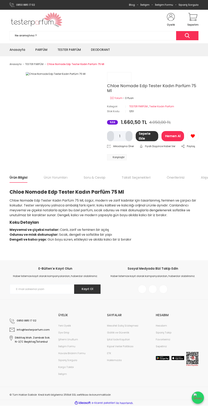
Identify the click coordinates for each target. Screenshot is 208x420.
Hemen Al (173, 136)
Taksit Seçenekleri (136, 177)
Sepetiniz (161, 346)
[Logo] (37, 20)
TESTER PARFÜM (138, 106)
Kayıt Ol (87, 289)
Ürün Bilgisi (18, 177)
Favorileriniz (163, 339)
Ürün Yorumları (55, 177)
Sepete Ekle (145, 136)
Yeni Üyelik (64, 325)
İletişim (145, 5)
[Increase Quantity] (129, 136)
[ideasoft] (83, 403)
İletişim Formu (164, 5)
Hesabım (161, 325)
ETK (109, 353)
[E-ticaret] (103, 403)
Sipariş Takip (163, 332)
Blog (132, 5)
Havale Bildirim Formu (72, 353)
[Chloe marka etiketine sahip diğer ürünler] (119, 77)
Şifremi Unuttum (68, 339)
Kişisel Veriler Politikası (120, 346)
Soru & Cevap (94, 177)
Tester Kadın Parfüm (161, 106)
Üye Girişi (63, 332)
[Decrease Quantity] (110, 136)
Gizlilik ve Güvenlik (118, 332)
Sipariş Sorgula (188, 5)
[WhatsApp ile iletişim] (198, 398)
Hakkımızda (114, 360)
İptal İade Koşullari (118, 339)
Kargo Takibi (66, 367)
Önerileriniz (176, 177)
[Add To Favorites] (192, 136)
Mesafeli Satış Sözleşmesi (122, 325)
